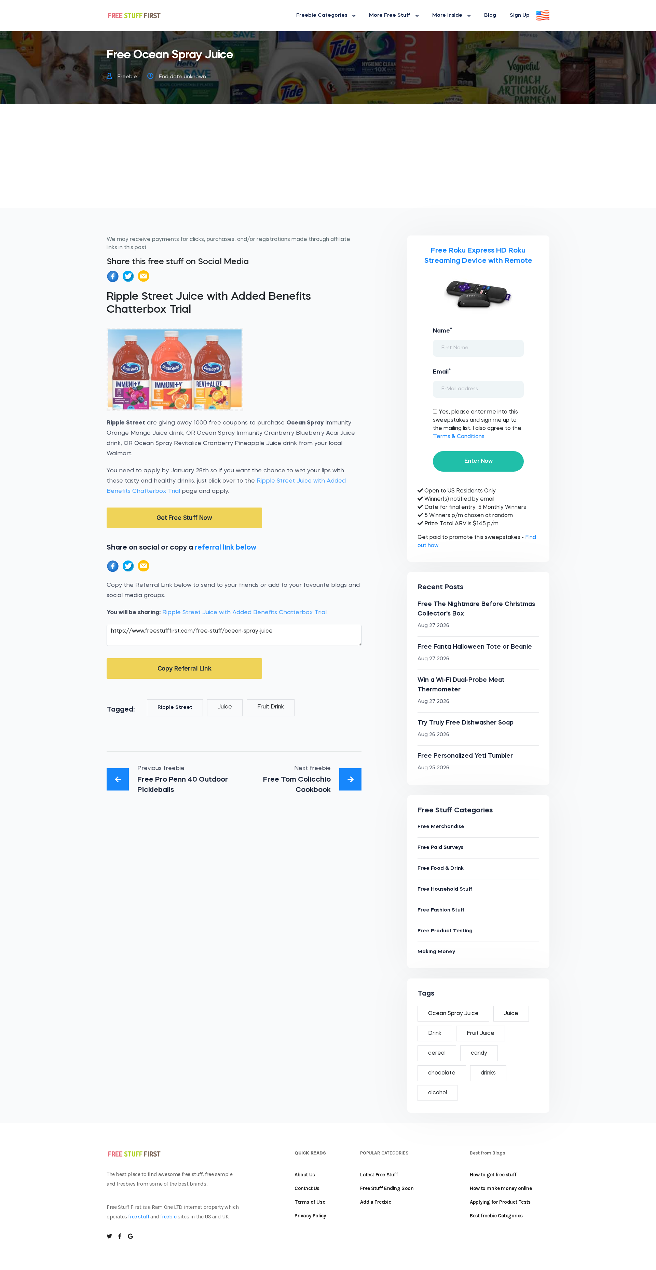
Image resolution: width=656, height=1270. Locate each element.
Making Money (436, 952)
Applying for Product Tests (500, 1202)
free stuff (138, 1216)
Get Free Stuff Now (184, 517)
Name (442, 330)
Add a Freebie (375, 1202)
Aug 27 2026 (433, 626)
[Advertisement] (328, 160)
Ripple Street (175, 707)
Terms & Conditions (458, 437)
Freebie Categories (321, 15)
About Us (305, 1175)
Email (442, 371)
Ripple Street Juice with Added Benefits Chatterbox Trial (244, 613)
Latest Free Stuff (379, 1175)
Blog (490, 15)
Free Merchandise (441, 826)
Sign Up (520, 15)
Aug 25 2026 (433, 768)
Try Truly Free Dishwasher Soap (466, 723)
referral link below (225, 547)
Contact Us (307, 1188)
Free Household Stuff (445, 889)
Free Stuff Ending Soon (386, 1188)
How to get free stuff (493, 1175)
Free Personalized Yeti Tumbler (465, 756)
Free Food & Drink (441, 868)
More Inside (447, 15)
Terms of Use (310, 1202)
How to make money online (501, 1188)
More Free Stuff (389, 15)
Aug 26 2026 (433, 735)
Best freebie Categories (496, 1216)
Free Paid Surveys (440, 847)
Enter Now (478, 461)
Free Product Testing (445, 931)
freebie (168, 1216)
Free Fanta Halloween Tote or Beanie (475, 647)
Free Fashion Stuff (441, 910)
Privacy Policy (310, 1216)
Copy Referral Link (184, 668)
